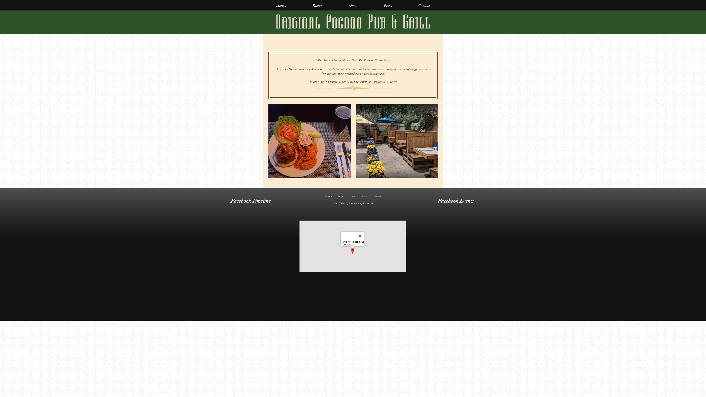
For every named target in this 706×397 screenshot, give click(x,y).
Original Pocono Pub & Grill (353, 22)
